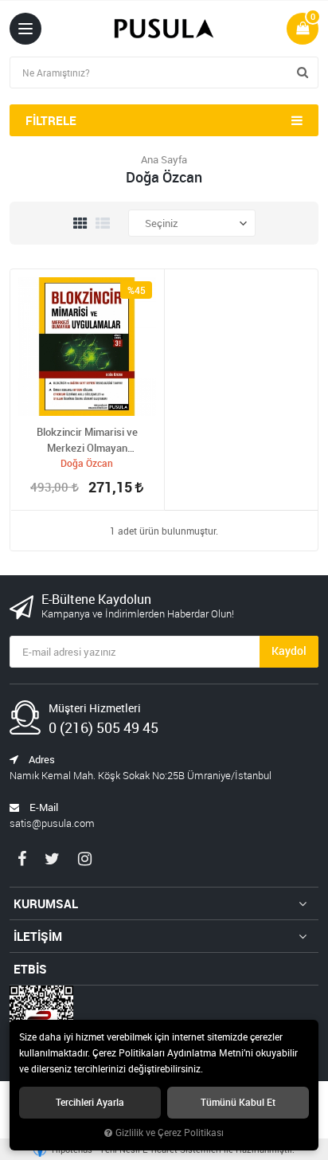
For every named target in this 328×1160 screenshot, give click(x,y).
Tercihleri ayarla (90, 1102)
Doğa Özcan (87, 463)
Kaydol (289, 650)
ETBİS (30, 969)
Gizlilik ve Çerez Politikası (169, 1132)
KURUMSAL (46, 903)
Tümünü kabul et (238, 1102)
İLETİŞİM (38, 936)
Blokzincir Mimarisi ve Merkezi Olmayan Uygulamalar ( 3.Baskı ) (87, 440)
